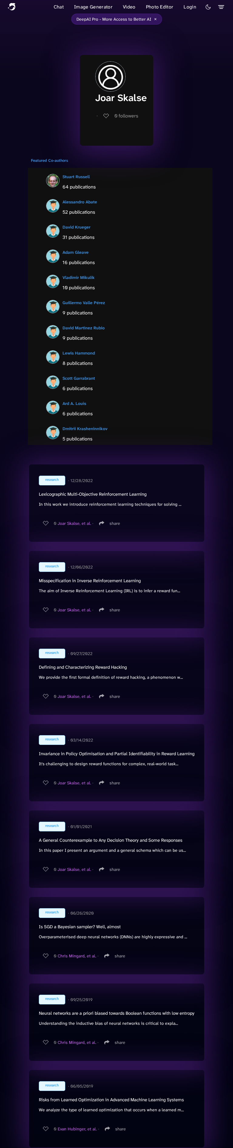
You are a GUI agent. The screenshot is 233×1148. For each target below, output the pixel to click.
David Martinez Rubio (83, 328)
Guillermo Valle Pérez (83, 302)
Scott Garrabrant (78, 378)
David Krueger (76, 227)
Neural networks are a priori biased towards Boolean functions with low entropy (116, 1013)
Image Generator (93, 7)
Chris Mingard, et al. (77, 956)
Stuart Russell (76, 176)
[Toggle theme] (208, 7)
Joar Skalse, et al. (74, 523)
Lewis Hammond (78, 353)
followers (126, 116)
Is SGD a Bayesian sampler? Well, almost (80, 927)
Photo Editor (160, 7)
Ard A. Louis (74, 403)
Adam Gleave (75, 252)
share (115, 523)
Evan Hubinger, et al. (77, 1129)
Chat (59, 7)
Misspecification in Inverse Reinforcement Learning (90, 581)
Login (190, 7)
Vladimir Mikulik (78, 277)
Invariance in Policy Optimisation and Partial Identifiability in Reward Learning (116, 754)
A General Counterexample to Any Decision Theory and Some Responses (110, 840)
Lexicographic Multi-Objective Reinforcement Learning (93, 494)
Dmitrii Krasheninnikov (84, 428)
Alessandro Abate (79, 202)
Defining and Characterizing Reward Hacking (83, 667)
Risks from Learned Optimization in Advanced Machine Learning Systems (111, 1100)
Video (129, 7)
